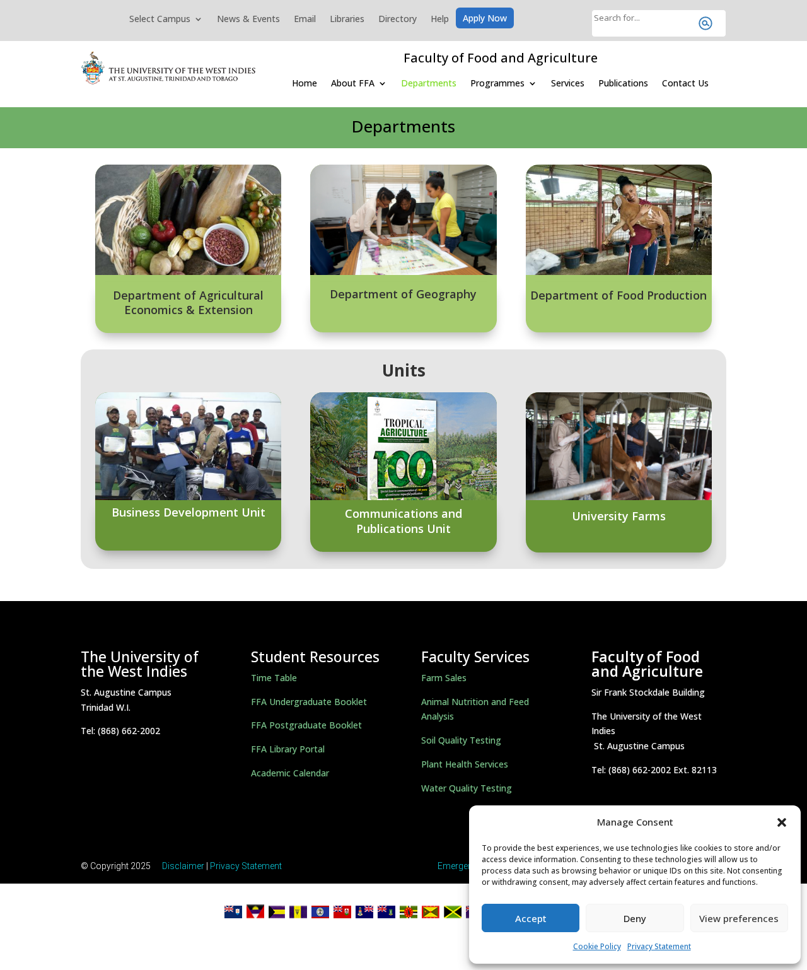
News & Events (248, 20)
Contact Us (685, 83)
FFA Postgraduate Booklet (306, 725)
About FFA (352, 83)
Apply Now (485, 19)
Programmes (497, 83)
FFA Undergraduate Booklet (309, 702)
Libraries (347, 20)
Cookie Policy (597, 946)
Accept (531, 918)
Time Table (274, 678)
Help (440, 20)
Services (567, 83)
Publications (623, 83)
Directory (397, 20)
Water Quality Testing (466, 788)
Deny (635, 918)
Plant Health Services (464, 764)
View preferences (739, 918)
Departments (428, 83)
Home (304, 83)
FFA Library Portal (288, 749)
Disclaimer (183, 866)
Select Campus (159, 20)
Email (305, 20)
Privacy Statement (659, 946)
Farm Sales (444, 678)
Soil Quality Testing (461, 740)
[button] (781, 822)
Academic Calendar (290, 773)
